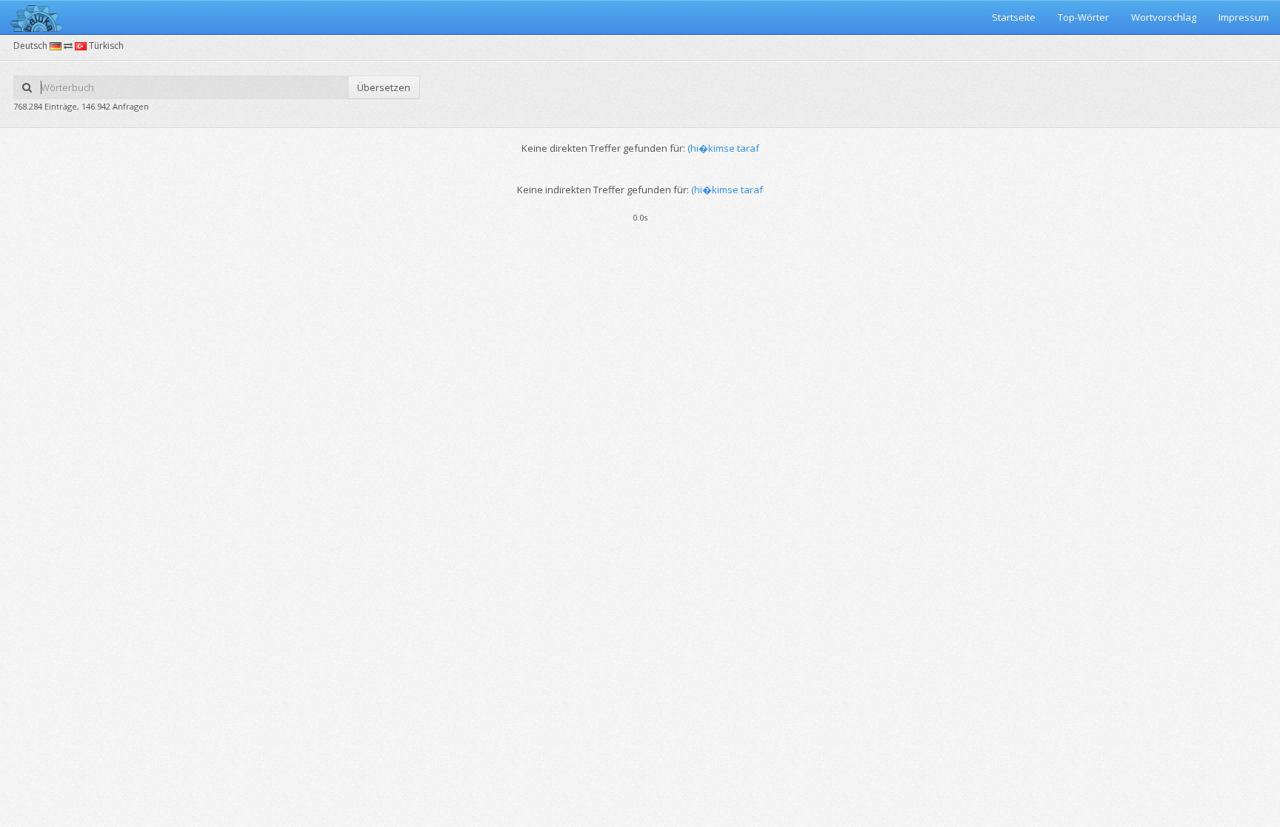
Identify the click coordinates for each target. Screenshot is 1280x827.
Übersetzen (383, 87)
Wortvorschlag (1163, 17)
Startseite (1014, 17)
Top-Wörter (1083, 17)
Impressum (1244, 17)
